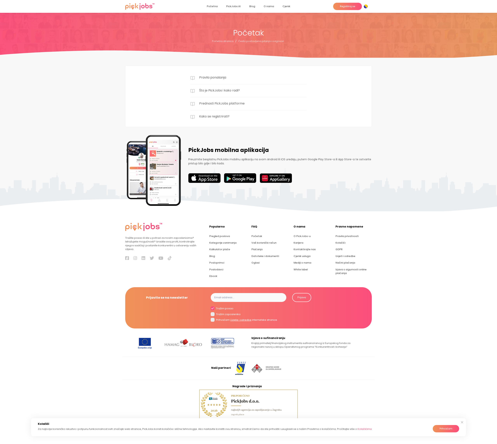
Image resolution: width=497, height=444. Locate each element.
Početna (212, 6)
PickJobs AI (233, 6)
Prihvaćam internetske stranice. (246, 320)
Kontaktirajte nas (305, 249)
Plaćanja (256, 249)
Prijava (301, 297)
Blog (252, 6)
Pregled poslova (219, 236)
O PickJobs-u (302, 236)
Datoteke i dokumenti (265, 256)
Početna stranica (223, 41)
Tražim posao (224, 308)
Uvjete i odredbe (240, 320)
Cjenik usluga (302, 256)
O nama (269, 6)
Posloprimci (216, 263)
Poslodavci (216, 269)
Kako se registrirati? (214, 116)
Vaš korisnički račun (263, 243)
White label (301, 269)
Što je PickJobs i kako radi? (219, 90)
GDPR (338, 249)
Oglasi (255, 263)
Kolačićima (365, 429)
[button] (366, 6)
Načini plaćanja (345, 263)
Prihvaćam (446, 428)
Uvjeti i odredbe (345, 256)
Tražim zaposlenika (228, 314)
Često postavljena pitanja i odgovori (261, 41)
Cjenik (286, 6)
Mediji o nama (302, 263)
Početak (256, 236)
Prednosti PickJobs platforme (222, 103)
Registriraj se (347, 6)
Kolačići (340, 243)
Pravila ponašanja (212, 77)
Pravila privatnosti (347, 236)
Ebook (213, 276)
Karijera (298, 243)
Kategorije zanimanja (222, 243)
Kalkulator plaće (219, 249)
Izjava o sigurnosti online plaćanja (351, 271)
